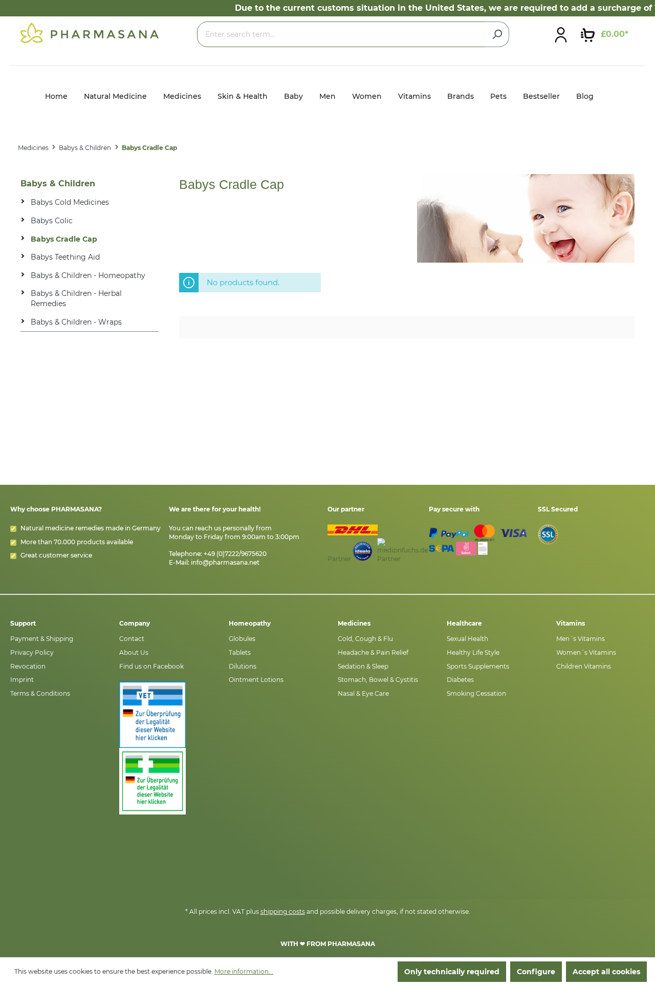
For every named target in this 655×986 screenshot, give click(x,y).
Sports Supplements (478, 666)
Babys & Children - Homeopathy (88, 275)
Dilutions (242, 666)
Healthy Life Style (473, 652)
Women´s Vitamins (586, 652)
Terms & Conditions (40, 693)
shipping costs (282, 911)
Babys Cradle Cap (64, 239)
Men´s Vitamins (580, 638)
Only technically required (451, 971)
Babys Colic (52, 220)
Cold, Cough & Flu (365, 638)
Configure (536, 971)
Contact (131, 638)
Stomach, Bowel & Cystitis (378, 679)
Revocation (28, 666)
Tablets (240, 652)
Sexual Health (467, 638)
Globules (242, 638)
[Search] (497, 34)
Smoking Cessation (476, 693)
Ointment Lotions (256, 679)
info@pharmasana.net (225, 562)
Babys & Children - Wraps (76, 322)
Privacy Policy (32, 652)
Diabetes (460, 679)
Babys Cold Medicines (70, 202)
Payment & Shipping (41, 638)
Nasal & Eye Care (363, 693)
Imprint (22, 679)
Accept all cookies (606, 971)
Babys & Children (57, 183)
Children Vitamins (583, 666)
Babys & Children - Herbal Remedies (76, 298)
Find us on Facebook (151, 666)
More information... (243, 971)
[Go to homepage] (89, 32)
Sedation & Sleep (363, 666)
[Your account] (561, 34)
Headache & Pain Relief (373, 652)
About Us (133, 652)
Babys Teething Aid (65, 257)
